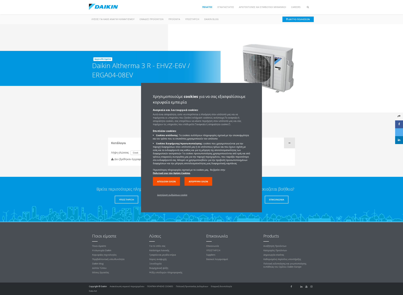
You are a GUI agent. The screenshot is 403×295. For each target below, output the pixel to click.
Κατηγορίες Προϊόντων (275, 250)
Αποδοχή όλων (166, 181)
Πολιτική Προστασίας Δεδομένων (192, 286)
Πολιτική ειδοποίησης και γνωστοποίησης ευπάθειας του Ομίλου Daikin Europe (284, 265)
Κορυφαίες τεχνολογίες (104, 254)
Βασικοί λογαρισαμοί (217, 259)
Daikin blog (211, 19)
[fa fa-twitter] (296, 286)
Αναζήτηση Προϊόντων (275, 245)
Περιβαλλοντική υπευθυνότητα (108, 259)
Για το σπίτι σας (157, 245)
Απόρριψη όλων (198, 181)
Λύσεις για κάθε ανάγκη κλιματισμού (112, 19)
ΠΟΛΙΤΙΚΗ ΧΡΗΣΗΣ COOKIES (160, 286)
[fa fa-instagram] (311, 286)
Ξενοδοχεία (155, 263)
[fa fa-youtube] (306, 286)
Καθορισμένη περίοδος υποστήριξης (282, 259)
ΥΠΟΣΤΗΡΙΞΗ (192, 19)
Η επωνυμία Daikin (101, 250)
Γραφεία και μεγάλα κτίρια (162, 254)
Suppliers (210, 254)
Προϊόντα (174, 19)
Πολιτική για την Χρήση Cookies (171, 173)
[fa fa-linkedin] (301, 286)
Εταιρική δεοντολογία (221, 286)
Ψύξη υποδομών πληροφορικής (165, 272)
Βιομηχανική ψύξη (158, 267)
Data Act (93, 290)
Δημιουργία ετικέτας (273, 254)
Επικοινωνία (212, 245)
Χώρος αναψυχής (158, 259)
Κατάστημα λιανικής (159, 250)
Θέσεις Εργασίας (100, 272)
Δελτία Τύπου (99, 267)
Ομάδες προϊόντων (151, 19)
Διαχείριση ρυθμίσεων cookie (172, 194)
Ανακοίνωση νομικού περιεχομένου (127, 286)
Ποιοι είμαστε (99, 245)
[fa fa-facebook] (291, 286)
